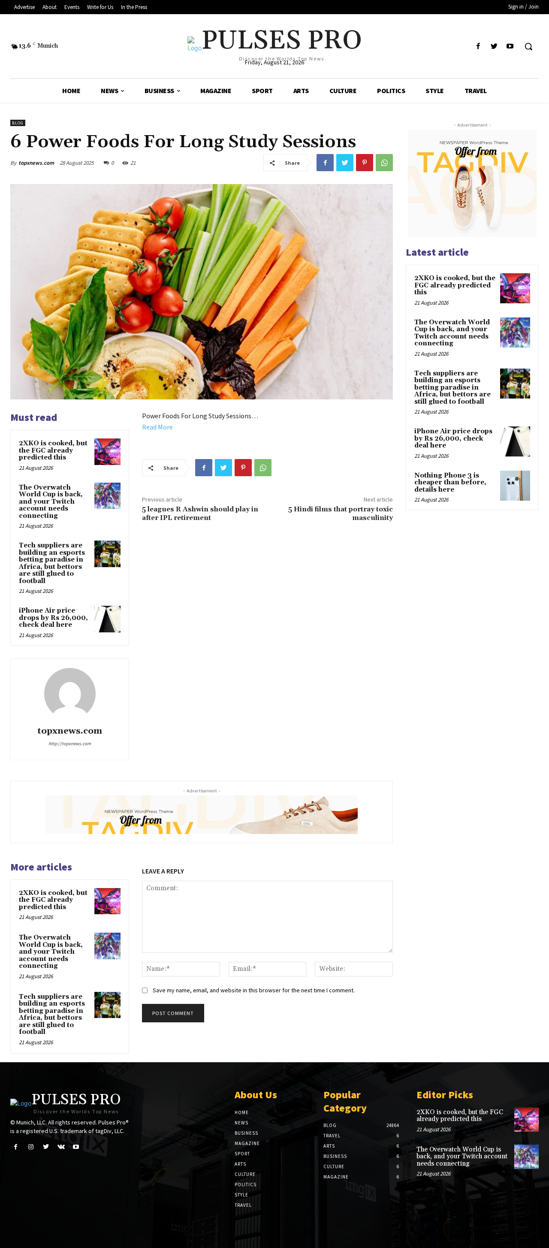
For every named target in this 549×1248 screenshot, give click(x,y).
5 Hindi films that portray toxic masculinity (340, 513)
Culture (245, 1174)
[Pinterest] (364, 162)
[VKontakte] (61, 1147)
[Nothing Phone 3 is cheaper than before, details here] (515, 486)
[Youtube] (510, 46)
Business (246, 1133)
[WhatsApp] (384, 162)
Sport (242, 1154)
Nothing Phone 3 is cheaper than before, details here (450, 482)
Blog (18, 123)
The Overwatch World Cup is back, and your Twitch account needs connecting (51, 501)
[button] (528, 46)
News (241, 1123)
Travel (243, 1205)
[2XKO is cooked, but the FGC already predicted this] (107, 451)
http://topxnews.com (69, 743)
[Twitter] (494, 46)
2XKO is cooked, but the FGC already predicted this (53, 450)
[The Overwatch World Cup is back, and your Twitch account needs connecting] (107, 496)
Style (241, 1195)
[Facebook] (478, 46)
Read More (157, 427)
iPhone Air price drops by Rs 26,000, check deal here (53, 618)
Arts (240, 1164)
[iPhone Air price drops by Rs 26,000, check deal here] (107, 619)
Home (242, 1112)
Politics (245, 1185)
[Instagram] (30, 1147)
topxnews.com (36, 162)
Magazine (247, 1143)
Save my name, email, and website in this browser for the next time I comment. (254, 990)
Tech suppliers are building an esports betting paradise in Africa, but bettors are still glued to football (52, 563)
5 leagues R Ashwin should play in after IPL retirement (200, 513)
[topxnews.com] (70, 693)
